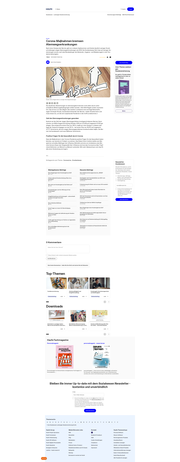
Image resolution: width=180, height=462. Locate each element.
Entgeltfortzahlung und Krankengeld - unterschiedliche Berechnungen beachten (61, 197)
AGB (93, 398)
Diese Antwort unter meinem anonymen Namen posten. (62, 255)
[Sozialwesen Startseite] (49, 9)
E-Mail (73, 392)
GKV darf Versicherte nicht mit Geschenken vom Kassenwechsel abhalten (94, 196)
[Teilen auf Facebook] (52, 103)
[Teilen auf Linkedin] (57, 103)
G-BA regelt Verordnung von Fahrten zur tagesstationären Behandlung (62, 220)
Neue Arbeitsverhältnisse (54, 203)
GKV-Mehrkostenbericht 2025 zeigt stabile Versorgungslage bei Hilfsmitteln (93, 213)
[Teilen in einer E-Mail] (47, 103)
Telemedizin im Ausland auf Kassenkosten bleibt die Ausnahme (93, 226)
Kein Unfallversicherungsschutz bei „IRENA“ (91, 172)
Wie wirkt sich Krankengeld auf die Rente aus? (60, 184)
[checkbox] (47, 255)
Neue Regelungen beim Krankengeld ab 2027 (60, 172)
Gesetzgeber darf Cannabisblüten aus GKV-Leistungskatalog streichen (92, 178)
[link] (49, 14)
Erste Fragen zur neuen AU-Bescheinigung (59, 208)
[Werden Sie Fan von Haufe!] (92, 432)
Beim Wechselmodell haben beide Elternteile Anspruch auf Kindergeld (92, 190)
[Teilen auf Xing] (55, 103)
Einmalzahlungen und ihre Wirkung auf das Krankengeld (59, 190)
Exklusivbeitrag (52, 296)
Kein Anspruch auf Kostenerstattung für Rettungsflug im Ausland (93, 220)
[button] (130, 9)
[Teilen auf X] (50, 103)
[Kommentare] (110, 57)
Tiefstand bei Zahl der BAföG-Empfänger (90, 202)
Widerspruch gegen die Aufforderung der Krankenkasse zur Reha (61, 214)
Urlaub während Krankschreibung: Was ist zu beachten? (59, 178)
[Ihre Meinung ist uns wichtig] (44, 458)
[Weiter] (108, 301)
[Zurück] (104, 301)
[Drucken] (107, 57)
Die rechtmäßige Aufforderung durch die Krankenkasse (58, 227)
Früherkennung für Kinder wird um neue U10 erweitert (94, 184)
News (48, 57)
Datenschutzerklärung (96, 399)
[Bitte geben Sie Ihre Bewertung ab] (105, 57)
